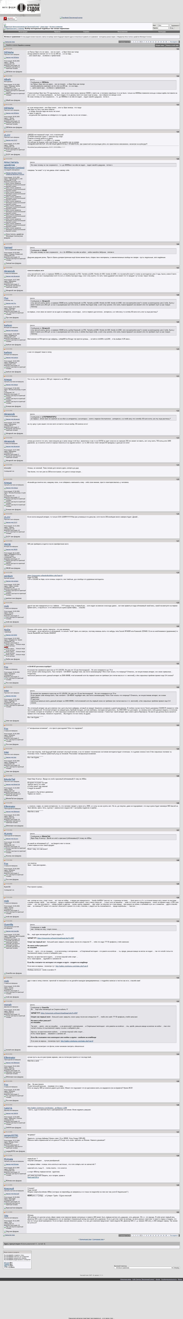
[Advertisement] (91, 1300)
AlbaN (7, 79)
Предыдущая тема (85, 1239)
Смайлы (6, 1264)
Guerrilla (8, 924)
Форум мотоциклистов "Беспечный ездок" (26, 26)
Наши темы (44, 26)
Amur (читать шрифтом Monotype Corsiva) (14, 165)
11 (153, 42)
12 (155, 42)
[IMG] (5, 1265)
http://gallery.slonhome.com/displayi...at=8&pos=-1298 (47, 1108)
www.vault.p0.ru (33, 1177)
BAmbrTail (9, 779)
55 (166, 42)
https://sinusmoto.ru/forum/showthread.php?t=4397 (55, 938)
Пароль (155, 28)
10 (150, 42)
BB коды (6, 1262)
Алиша (8, 379)
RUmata (8, 1159)
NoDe (7, 629)
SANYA (8, 1108)
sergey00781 (11, 1135)
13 (158, 42)
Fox (6, 667)
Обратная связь (125, 1279)
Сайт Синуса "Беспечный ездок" (143, 1279)
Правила (57, 31)
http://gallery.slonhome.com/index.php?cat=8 (72, 966)
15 (163, 42)
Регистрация (23, 31)
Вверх (180, 1279)
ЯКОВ (7, 544)
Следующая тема (98, 1239)
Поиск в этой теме (172, 45)
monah (8, 1004)
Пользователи (122, 31)
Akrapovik (9, 271)
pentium (8, 576)
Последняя (174, 42)
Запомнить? (175, 25)
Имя (154, 25)
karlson (8, 325)
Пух (6, 298)
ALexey (8, 833)
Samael (8, 247)
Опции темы (160, 45)
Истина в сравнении (56, 26)
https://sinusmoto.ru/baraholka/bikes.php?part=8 (45, 575)
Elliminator (9, 806)
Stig (6, 1215)
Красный (9, 1188)
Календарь (162, 31)
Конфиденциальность (169, 1279)
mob (6, 606)
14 (161, 42)
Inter (6, 690)
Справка (86, 31)
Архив (158, 1279)
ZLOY (7, 135)
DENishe (9, 52)
